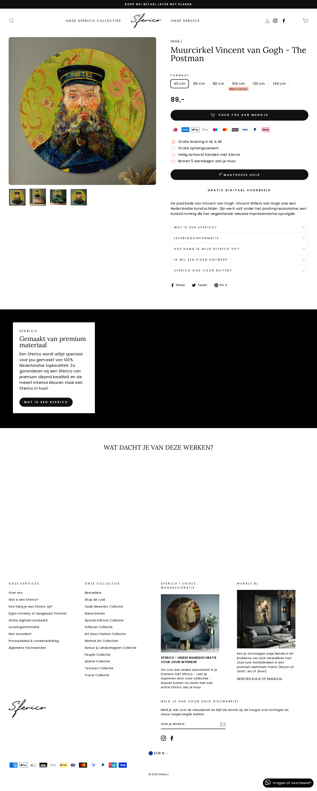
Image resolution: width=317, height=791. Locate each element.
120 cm (259, 83)
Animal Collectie (97, 661)
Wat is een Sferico (46, 402)
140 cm (279, 83)
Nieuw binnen (95, 613)
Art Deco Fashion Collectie (105, 634)
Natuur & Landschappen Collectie (111, 648)
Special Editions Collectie (104, 620)
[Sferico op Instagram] (163, 738)
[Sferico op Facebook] (296, 20)
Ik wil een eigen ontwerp (201, 260)
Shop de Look (95, 600)
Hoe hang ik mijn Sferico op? (207, 249)
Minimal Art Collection (101, 641)
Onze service (185, 20)
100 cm (238, 83)
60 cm (199, 83)
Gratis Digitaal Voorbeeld (239, 190)
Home (175, 41)
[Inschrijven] (223, 724)
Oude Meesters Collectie (104, 607)
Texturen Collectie (99, 668)
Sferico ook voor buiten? (203, 270)
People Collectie (97, 655)
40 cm (179, 83)
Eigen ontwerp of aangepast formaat (38, 613)
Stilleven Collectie (99, 627)
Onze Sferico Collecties (93, 20)
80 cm (218, 83)
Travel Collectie (97, 675)
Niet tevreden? (20, 634)
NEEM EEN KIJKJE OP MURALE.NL (259, 679)
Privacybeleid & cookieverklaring (34, 641)
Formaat (180, 75)
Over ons (15, 593)
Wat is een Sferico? (195, 227)
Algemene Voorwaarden (27, 648)
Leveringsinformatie (196, 238)
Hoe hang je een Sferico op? (31, 607)
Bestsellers (93, 593)
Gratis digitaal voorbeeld (28, 620)
